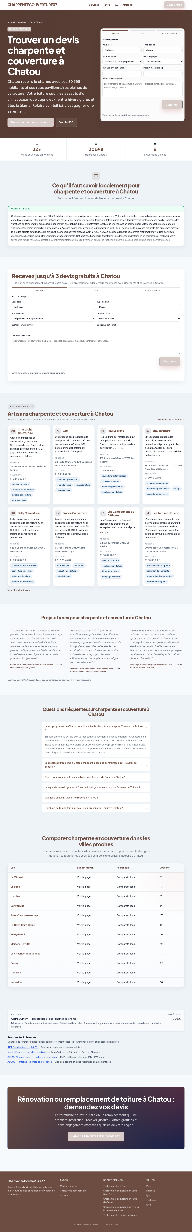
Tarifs (106, 4)
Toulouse (151, 1200)
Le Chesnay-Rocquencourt (26, 953)
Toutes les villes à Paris (114, 1186)
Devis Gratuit (174, 4)
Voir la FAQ (66, 122)
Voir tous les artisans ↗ (170, 419)
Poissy (14, 963)
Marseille (150, 1190)
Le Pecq (15, 886)
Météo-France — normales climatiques (28, 1052)
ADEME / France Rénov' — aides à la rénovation (32, 1057)
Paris (148, 1186)
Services (94, 4)
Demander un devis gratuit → (30, 122)
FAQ (116, 4)
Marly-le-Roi (18, 934)
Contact (64, 1195)
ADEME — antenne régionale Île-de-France (30, 1061)
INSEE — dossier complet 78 (23, 1047)
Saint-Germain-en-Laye (25, 915)
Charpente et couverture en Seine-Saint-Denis (120, 1192)
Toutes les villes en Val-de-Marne (120, 1215)
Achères (16, 972)
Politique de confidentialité (73, 1190)
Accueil (11, 22)
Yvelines (22, 22)
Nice (148, 1204)
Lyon (148, 1195)
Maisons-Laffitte (20, 943)
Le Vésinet (17, 877)
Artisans (127, 4)
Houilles (15, 896)
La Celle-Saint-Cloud (23, 924)
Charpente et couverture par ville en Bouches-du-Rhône (121, 1209)
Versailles (16, 982)
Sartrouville (17, 905)
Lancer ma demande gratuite (96, 1136)
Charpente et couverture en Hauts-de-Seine (120, 1201)
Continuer (172, 104)
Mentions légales (68, 1186)
